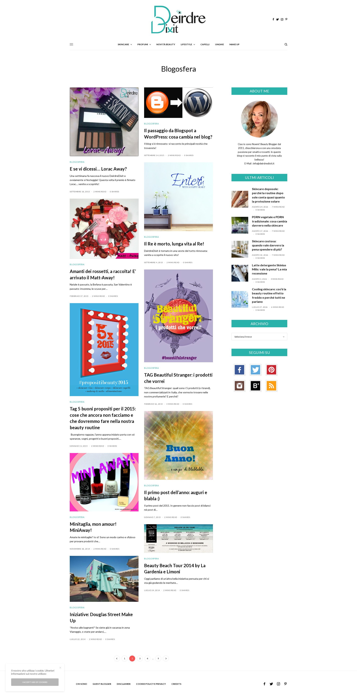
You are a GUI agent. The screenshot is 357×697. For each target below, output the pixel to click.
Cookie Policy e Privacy (151, 683)
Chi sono (81, 683)
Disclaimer (124, 683)
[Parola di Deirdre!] (178, 19)
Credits (176, 683)
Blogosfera (77, 162)
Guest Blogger (102, 683)
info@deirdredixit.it (263, 163)
